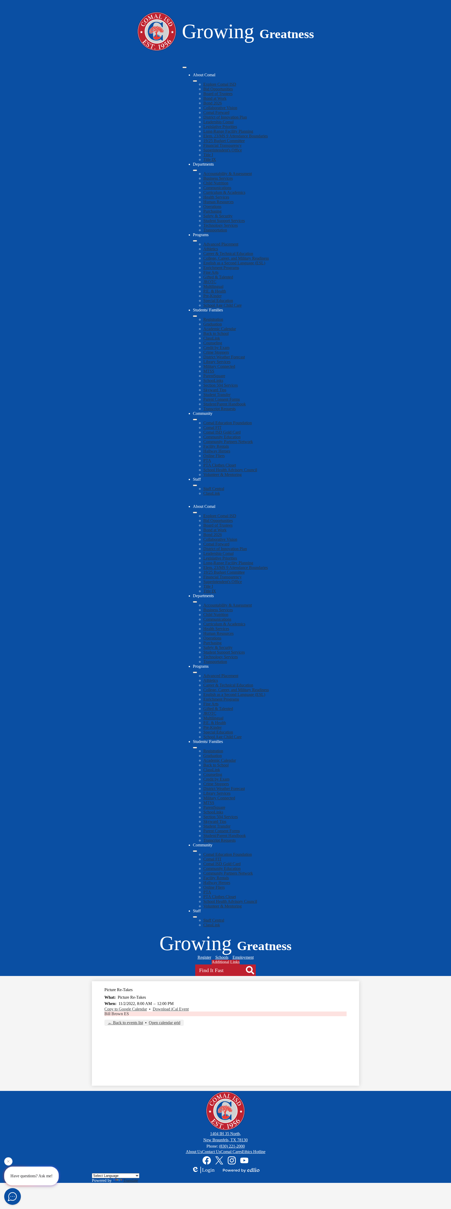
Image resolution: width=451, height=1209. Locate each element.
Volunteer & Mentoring (222, 474)
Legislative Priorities (220, 126)
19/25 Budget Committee (224, 140)
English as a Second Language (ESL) (234, 263)
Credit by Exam (216, 347)
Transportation (215, 230)
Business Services (218, 178)
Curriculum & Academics (224, 192)
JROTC (209, 282)
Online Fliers (214, 456)
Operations (212, 206)
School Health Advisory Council (230, 470)
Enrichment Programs (221, 267)
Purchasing (212, 211)
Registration (213, 319)
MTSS (208, 371)
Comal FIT (212, 427)
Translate (130, 1180)
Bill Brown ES (116, 1014)
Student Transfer (216, 394)
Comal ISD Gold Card (222, 432)
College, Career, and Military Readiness (236, 258)
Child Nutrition (215, 183)
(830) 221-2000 (232, 1146)
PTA (207, 460)
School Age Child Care (222, 305)
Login (208, 1170)
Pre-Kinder (212, 296)
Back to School (216, 333)
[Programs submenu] (195, 241)
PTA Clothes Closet (219, 465)
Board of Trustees (218, 93)
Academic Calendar (219, 329)
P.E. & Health (214, 291)
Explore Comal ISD (219, 84)
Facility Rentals (216, 446)
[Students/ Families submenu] (195, 316)
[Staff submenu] (195, 485)
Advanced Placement (220, 244)
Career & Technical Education (228, 253)
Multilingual (213, 286)
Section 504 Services (220, 385)
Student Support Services (224, 220)
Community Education (222, 437)
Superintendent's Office (222, 150)
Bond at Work (215, 98)
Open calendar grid (164, 1022)
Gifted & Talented (218, 277)
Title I (208, 155)
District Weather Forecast (224, 357)
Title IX (209, 159)
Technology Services (220, 225)
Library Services (216, 361)
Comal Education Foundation (227, 423)
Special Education (218, 300)
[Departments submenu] (195, 170)
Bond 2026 (212, 103)
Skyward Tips (214, 390)
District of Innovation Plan (225, 117)
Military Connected (219, 366)
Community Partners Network (228, 441)
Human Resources (218, 202)
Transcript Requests (219, 408)
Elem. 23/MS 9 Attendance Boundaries (235, 136)
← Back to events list (125, 1022)
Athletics (210, 249)
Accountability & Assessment (227, 173)
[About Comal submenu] (195, 81)
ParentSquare (214, 376)
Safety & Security (218, 216)
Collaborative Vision (220, 108)
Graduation (212, 324)
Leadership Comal (218, 122)
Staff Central (213, 488)
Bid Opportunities (218, 89)
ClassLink (211, 338)
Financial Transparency (222, 145)
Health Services (216, 197)
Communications (217, 187)
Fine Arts (210, 272)
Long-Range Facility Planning (228, 131)
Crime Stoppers (216, 352)
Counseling (212, 343)
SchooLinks (213, 380)
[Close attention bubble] (8, 1160)
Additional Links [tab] (226, 962)
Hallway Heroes (216, 451)
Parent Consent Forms (221, 399)
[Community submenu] (195, 419)
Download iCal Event (171, 1009)
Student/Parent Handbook (224, 404)
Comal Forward (216, 112)
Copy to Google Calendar (125, 1009)
